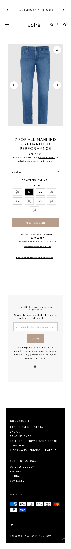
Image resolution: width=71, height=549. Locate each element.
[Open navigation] (7, 24)
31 (40, 192)
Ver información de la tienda (37, 247)
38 (53, 201)
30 (29, 192)
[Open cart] (64, 24)
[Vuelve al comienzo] (63, 539)
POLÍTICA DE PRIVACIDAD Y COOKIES (35, 441)
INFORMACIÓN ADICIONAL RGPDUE (33, 450)
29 (19, 192)
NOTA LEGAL (18, 445)
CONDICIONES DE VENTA (26, 427)
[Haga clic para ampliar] (57, 50)
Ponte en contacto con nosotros (34, 257)
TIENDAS (16, 476)
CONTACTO (17, 481)
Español (14, 494)
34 (31, 201)
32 (53, 192)
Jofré (48, 536)
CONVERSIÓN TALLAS (34, 180)
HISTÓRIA (16, 471)
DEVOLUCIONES (20, 436)
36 (42, 201)
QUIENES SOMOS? (22, 467)
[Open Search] (52, 24)
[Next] (63, 10)
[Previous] (7, 10)
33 (17, 201)
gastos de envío (46, 157)
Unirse (35, 338)
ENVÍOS (15, 432)
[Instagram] (35, 366)
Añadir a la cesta (35, 222)
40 (36, 210)
